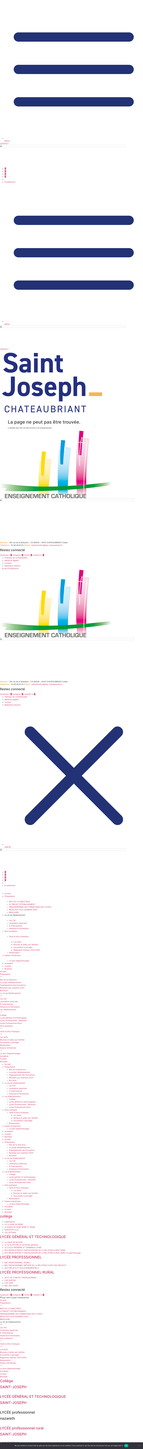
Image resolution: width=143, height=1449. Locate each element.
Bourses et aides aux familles (25, 1118)
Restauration (14, 1123)
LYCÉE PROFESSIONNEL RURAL (27, 1272)
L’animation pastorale (18, 1088)
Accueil (7, 1064)
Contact (7, 1134)
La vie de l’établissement (14, 1083)
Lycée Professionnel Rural (20, 1107)
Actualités (8, 1131)
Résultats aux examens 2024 (21, 1077)
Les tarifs (17, 1115)
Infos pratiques (10, 1110)
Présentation (9, 1067)
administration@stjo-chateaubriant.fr (46, 545)
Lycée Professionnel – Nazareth (22, 1104)
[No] (139, 1446)
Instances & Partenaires (19, 1094)
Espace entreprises (12, 1126)
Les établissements (12, 1096)
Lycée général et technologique (22, 1102)
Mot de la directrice (17, 1069)
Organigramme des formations (22, 1075)
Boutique (8, 1137)
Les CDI (12, 1086)
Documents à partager (23, 1120)
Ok (126, 1445)
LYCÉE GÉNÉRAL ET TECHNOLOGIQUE (33, 1237)
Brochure (13, 1080)
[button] (71, 889)
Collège (12, 1099)
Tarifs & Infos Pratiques (18, 1112)
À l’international (15, 1091)
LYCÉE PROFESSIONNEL (21, 1257)
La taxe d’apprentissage (19, 1129)
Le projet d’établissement (19, 1072)
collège (6, 1216)
